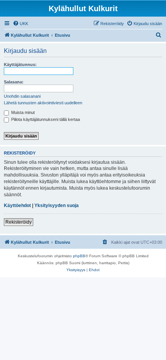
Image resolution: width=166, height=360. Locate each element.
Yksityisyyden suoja (56, 205)
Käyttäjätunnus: (20, 64)
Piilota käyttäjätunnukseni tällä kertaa (45, 119)
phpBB (79, 256)
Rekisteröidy (18, 222)
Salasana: (14, 82)
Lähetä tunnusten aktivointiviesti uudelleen (43, 102)
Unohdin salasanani (22, 96)
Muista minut (22, 112)
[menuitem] (20, 23)
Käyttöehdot (17, 205)
